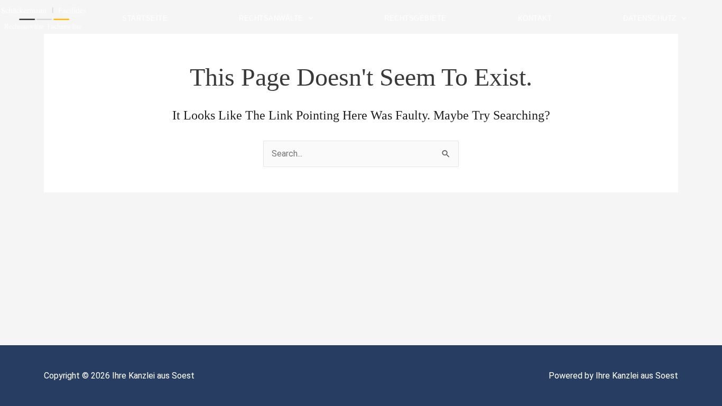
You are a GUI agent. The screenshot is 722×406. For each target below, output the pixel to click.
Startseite (145, 18)
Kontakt (535, 18)
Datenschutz (650, 18)
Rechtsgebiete (415, 18)
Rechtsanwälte (271, 18)
